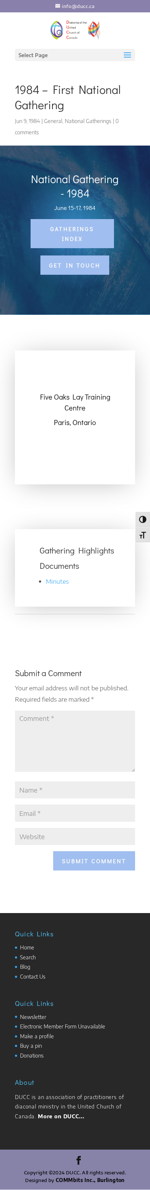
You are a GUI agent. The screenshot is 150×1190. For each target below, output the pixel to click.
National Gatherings (88, 121)
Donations (32, 1055)
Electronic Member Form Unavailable (62, 1026)
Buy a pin (31, 1046)
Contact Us (33, 976)
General (53, 121)
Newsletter (33, 1017)
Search (28, 957)
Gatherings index (72, 233)
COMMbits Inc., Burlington (90, 1180)
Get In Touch (74, 265)
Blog (25, 967)
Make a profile (37, 1036)
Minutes (57, 581)
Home (27, 947)
